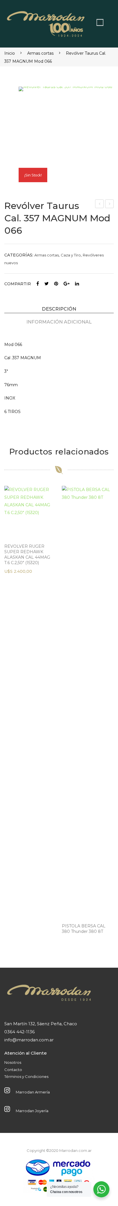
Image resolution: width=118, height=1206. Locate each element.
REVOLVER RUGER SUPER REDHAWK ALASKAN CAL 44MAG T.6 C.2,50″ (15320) (27, 554)
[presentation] (10, 716)
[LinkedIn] (77, 283)
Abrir (100, 22)
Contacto (13, 1069)
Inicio (9, 53)
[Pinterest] (56, 283)
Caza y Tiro (71, 255)
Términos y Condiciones (26, 1076)
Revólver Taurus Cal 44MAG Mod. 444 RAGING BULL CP (99, 204)
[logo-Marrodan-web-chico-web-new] (46, 22)
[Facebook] (37, 283)
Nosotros (12, 1062)
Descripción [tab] (59, 309)
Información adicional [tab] (59, 322)
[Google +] (67, 283)
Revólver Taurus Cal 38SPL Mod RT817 (109, 204)
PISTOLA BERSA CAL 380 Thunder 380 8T (83, 928)
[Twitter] (46, 283)
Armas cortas (40, 53)
